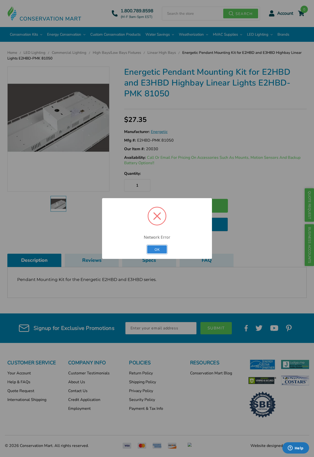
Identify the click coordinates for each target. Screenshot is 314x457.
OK (157, 249)
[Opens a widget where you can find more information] (295, 448)
